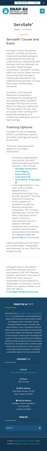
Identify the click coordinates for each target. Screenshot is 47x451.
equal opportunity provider (29, 444)
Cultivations (21, 177)
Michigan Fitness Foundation (24, 441)
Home (17, 30)
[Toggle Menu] (30, 3)
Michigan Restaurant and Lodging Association (26, 171)
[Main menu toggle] (42, 11)
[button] (44, 3)
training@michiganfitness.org (22, 292)
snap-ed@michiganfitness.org (23, 373)
